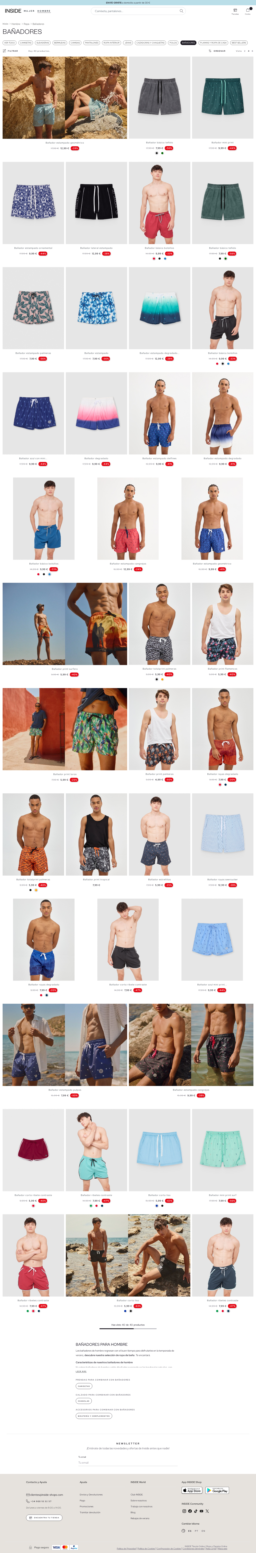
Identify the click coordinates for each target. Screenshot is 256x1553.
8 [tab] (208, 586)
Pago (82, 1500)
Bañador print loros (65, 774)
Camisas (75, 42)
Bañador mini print (223, 142)
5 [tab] (139, 165)
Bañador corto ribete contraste (128, 984)
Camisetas (25, 42)
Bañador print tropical (96, 879)
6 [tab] (204, 270)
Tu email (82, 1457)
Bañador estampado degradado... (160, 353)
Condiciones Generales (193, 1549)
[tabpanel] (65, 98)
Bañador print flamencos (222, 668)
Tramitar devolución (90, 1512)
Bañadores (188, 42)
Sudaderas (43, 42)
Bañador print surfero (65, 668)
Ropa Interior (111, 42)
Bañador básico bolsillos (159, 248)
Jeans (128, 42)
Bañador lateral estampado (96, 248)
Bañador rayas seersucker (222, 879)
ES (190, 1531)
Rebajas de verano (140, 1518)
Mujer (29, 11)
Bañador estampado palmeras (33, 353)
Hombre (44, 11)
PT (197, 1531)
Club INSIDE (137, 1494)
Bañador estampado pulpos (65, 1089)
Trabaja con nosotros (141, 1506)
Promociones (86, 1506)
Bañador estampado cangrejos (128, 563)
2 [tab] (134, 59)
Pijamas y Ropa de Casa (213, 42)
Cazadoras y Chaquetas (150, 42)
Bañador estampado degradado (223, 458)
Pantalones (91, 42)
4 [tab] (137, 59)
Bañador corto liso (159, 1195)
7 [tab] (143, 586)
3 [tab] (136, 59)
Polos (173, 42)
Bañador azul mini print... (212, 984)
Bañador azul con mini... (33, 458)
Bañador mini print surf (222, 1195)
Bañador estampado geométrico (65, 142)
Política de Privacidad (126, 1549)
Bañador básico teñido (159, 142)
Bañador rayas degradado (222, 774)
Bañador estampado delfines (159, 458)
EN (203, 1531)
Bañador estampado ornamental (33, 248)
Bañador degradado (96, 458)
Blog (133, 1512)
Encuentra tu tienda (46, 1518)
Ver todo (9, 42)
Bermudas (59, 42)
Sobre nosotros (139, 1500)
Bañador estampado (96, 353)
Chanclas (84, 1401)
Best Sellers (239, 42)
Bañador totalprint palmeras (159, 668)
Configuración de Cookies (169, 1549)
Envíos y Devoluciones (91, 1494)
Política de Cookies (146, 1549)
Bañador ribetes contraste (96, 1195)
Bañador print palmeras (160, 774)
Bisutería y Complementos (94, 1416)
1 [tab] (132, 59)
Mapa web (222, 1549)
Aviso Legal (211, 1549)
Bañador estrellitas (159, 879)
